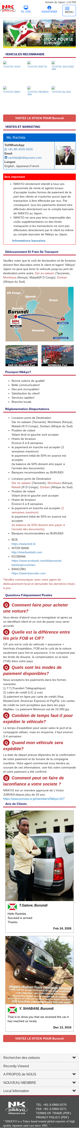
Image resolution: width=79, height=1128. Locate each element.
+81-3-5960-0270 (55, 1104)
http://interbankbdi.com (27, 552)
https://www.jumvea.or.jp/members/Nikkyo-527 (34, 798)
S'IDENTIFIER (49, 11)
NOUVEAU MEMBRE (19, 1083)
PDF (67, 1113)
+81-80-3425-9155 (20, 149)
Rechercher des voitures (21, 1057)
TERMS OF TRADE (49, 1113)
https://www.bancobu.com (29, 573)
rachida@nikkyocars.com (24, 157)
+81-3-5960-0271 (55, 1109)
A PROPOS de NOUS (19, 1074)
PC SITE (26, 11)
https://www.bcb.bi (24, 544)
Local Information (16, 1091)
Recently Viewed (16, 1066)
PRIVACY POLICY (48, 1117)
